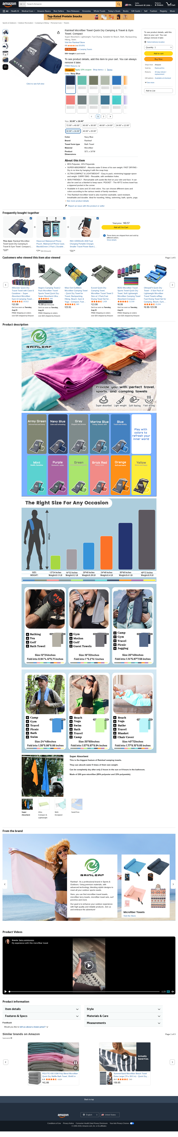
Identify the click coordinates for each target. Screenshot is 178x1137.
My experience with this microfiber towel (30, 943)
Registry (163, 11)
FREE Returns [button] (71, 66)
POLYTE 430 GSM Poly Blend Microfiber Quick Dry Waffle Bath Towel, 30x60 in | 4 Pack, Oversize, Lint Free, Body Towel (60, 1075)
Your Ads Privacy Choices (119, 1123)
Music (172, 11)
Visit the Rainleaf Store (75, 42)
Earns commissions (26, 940)
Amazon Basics (44, 11)
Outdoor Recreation (25, 23)
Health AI (15, 11)
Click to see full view (35, 84)
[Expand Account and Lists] (151, 5)
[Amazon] (10, 4)
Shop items (98, 70)
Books (125, 11)
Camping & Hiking (42, 23)
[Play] (5, 991)
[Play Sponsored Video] (125, 1057)
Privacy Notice (68, 1123)
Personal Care (56, 23)
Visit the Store (129, 916)
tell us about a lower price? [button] (33, 1027)
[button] (6, 11)
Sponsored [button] (6, 1038)
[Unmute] (172, 991)
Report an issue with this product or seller (86, 206)
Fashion (153, 11)
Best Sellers (59, 11)
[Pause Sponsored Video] (75, 1063)
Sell (145, 11)
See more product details (78, 201)
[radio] (5, 32)
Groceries (86, 11)
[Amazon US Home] (63, 1116)
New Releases (73, 11)
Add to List (150, 91)
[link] (51, 227)
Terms (109, 70)
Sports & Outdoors (9, 23)
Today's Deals (114, 11)
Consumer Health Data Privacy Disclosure (92, 1123)
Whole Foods (99, 11)
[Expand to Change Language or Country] (131, 5)
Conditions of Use (54, 1123)
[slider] (84, 991)
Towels (66, 23)
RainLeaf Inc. (160, 68)
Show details (112, 240)
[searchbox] (71, 4)
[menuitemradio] (168, 991)
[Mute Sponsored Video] (75, 1068)
